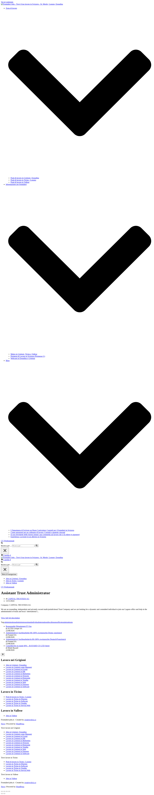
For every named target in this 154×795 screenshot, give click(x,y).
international (43, 622)
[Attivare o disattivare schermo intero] (4, 791)
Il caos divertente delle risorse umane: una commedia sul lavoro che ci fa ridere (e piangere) (45, 535)
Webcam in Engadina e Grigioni (23, 358)
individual (35, 622)
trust (67, 622)
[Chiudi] (5, 550)
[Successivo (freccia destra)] (4, 793)
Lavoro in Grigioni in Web (16, 682)
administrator (20, 622)
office (59, 622)
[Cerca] (2, 543)
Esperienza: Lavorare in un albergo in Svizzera (28, 537)
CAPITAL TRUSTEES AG (18, 599)
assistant (28, 622)
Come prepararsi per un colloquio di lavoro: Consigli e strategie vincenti (38, 532)
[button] (79, 93)
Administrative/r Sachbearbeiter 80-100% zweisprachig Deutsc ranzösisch (34, 633)
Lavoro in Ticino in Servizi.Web (18, 705)
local (50, 622)
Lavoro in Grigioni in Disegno (17, 684)
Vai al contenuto (7, 2)
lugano (54, 622)
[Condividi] (7, 791)
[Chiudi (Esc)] (9, 791)
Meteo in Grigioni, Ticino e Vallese (24, 354)
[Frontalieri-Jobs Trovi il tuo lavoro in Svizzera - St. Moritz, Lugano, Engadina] (32, 4)
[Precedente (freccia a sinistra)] (2, 793)
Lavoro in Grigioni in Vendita (17, 680)
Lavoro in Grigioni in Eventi (16, 669)
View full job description (10, 618)
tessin (63, 622)
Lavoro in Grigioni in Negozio (17, 676)
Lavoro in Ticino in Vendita (16, 703)
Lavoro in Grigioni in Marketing (18, 674)
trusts (71, 622)
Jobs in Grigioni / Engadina (16, 579)
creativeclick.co (30, 720)
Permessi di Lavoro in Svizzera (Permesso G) (28, 356)
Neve (3, 724)
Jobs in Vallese (11, 583)
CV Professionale (7, 541)
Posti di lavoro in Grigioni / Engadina (25, 178)
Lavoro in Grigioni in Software (17, 687)
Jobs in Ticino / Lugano (15, 581)
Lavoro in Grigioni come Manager (19, 667)
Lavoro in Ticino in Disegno (16, 699)
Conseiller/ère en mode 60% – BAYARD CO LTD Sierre (28, 646)
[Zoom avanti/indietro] (2, 791)
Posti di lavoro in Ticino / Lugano (23, 180)
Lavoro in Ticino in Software (17, 701)
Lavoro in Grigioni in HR (15, 672)
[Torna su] (3, 654)
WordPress (20, 724)
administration (9, 622)
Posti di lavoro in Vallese (20, 182)
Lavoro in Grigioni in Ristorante (18, 678)
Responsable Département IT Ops (19, 626)
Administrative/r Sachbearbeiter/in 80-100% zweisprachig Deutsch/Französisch (36, 639)
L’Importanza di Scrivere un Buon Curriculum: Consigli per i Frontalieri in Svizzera (42, 530)
